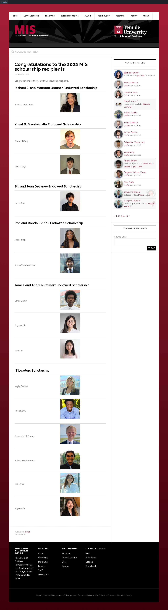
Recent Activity (69, 557)
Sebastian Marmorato (134, 142)
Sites (64, 562)
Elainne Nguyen (131, 72)
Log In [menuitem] (4, 2)
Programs (43, 562)
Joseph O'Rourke (132, 192)
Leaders (89, 562)
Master (141, 195)
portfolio (141, 76)
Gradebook (90, 566)
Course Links (120, 237)
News (27, 532)
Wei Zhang (129, 152)
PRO (87, 553)
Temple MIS (32, 31)
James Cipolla (130, 132)
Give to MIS (43, 574)
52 (127, 216)
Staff (40, 570)
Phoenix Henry (131, 82)
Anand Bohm (130, 160)
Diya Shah (129, 182)
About (41, 553)
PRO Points (90, 557)
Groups (65, 566)
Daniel (127, 101)
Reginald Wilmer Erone (135, 172)
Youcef (134, 101)
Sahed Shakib (130, 112)
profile (126, 85)
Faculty (41, 566)
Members (66, 553)
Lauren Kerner (130, 92)
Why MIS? (43, 557)
